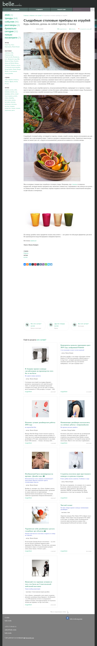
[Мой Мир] (30, 264)
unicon (18, 65)
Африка (11, 81)
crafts (15, 90)
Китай (16, 81)
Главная (26, 15)
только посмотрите (12, 36)
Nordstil (16, 61)
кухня (11, 90)
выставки (7, 102)
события (11, 21)
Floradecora (16, 57)
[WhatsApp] (46, 264)
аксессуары (8, 100)
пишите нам (61, 9)
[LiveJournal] (38, 264)
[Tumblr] (41, 264)
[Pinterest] (35, 264)
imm (15, 59)
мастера (7, 106)
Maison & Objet (9, 61)
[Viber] (43, 264)
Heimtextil (11, 59)
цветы (13, 110)
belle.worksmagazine (76, 619)
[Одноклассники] (27, 264)
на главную (15, 9)
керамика (7, 94)
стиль (6, 98)
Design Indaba (8, 69)
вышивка (7, 92)
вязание (12, 92)
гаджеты (7, 90)
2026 (8, 15)
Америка (10, 79)
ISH (18, 59)
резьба (15, 96)
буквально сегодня (11, 30)
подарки (12, 106)
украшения (8, 110)
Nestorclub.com (29, 638)
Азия (6, 79)
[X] (33, 264)
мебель (12, 94)
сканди (13, 108)
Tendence (13, 65)
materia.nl (33, 241)
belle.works (8, 633)
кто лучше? (39, 15)
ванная (13, 100)
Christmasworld (9, 55)
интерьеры (8, 104)
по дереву (10, 96)
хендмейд (11, 98)
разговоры (12, 25)
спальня (18, 108)
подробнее (28, 391)
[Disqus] (58, 291)
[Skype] (48, 264)
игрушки (13, 102)
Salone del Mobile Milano (11, 63)
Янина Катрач (16, 47)
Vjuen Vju (7, 45)
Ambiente (7, 53)
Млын (14, 69)
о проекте (39, 9)
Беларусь (16, 79)
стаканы (74, 184)
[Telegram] (51, 264)
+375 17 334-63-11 (10, 626)
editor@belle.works (10, 630)
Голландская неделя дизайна (12, 67)
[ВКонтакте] (25, 264)
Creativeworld (8, 57)
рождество (8, 108)
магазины (13, 104)
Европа (7, 81)
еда (16, 92)
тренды (11, 18)
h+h (6, 59)
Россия (7, 83)
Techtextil (7, 65)
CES (12, 53)
